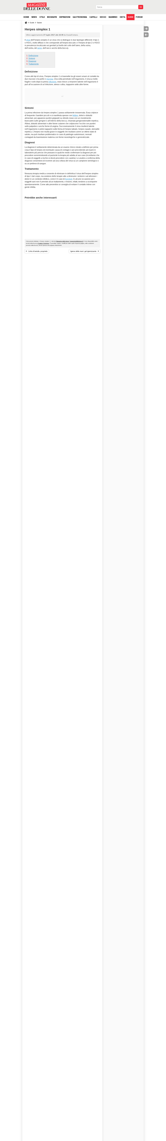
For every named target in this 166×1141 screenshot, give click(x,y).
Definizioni (64, 17)
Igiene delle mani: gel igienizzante (83, 251)
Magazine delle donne (62, 241)
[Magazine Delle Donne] (36, 6)
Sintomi (31, 58)
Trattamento (33, 64)
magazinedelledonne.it (76, 241)
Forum (139, 17)
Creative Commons (43, 243)
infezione (52, 82)
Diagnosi (32, 61)
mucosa (49, 79)
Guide (130, 17)
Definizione (33, 56)
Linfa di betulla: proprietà (37, 251)
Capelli (93, 17)
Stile (42, 17)
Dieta (122, 17)
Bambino (113, 17)
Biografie (52, 17)
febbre (75, 115)
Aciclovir (68, 179)
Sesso (103, 17)
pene (39, 48)
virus (28, 40)
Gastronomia (80, 17)
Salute (39, 23)
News (34, 17)
